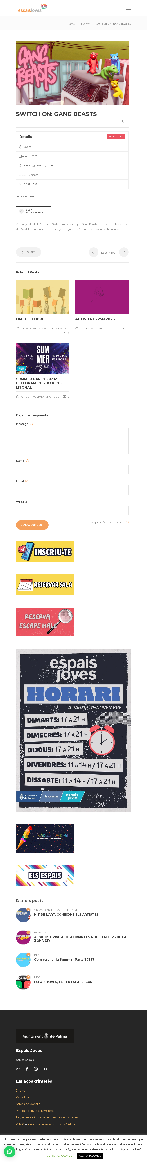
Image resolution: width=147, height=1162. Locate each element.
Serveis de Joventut (28, 1104)
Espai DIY (40, 932)
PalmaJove (22, 1097)
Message (22, 424)
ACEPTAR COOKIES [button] (90, 1155)
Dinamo (21, 1090)
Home (71, 23)
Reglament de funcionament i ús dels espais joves (47, 1117)
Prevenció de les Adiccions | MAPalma (51, 1124)
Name (20, 460)
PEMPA (20, 1124)
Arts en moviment (33, 396)
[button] (9, 1151)
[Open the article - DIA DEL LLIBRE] (29, 297)
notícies (102, 328)
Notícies (53, 396)
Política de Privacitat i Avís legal (35, 1110)
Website (22, 501)
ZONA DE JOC (116, 136)
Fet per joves (56, 328)
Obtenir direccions (29, 196)
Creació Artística (33, 328)
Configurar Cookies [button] (59, 1155)
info (37, 954)
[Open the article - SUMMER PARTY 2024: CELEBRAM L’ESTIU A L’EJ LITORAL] (29, 358)
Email (20, 481)
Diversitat (87, 328)
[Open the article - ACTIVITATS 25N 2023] (88, 297)
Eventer (85, 23)
